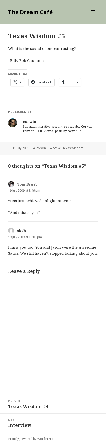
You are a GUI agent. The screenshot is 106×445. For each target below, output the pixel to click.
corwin (41, 148)
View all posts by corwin (60, 131)
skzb (21, 230)
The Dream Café (30, 12)
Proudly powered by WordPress (30, 439)
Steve (57, 148)
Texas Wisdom (72, 148)
